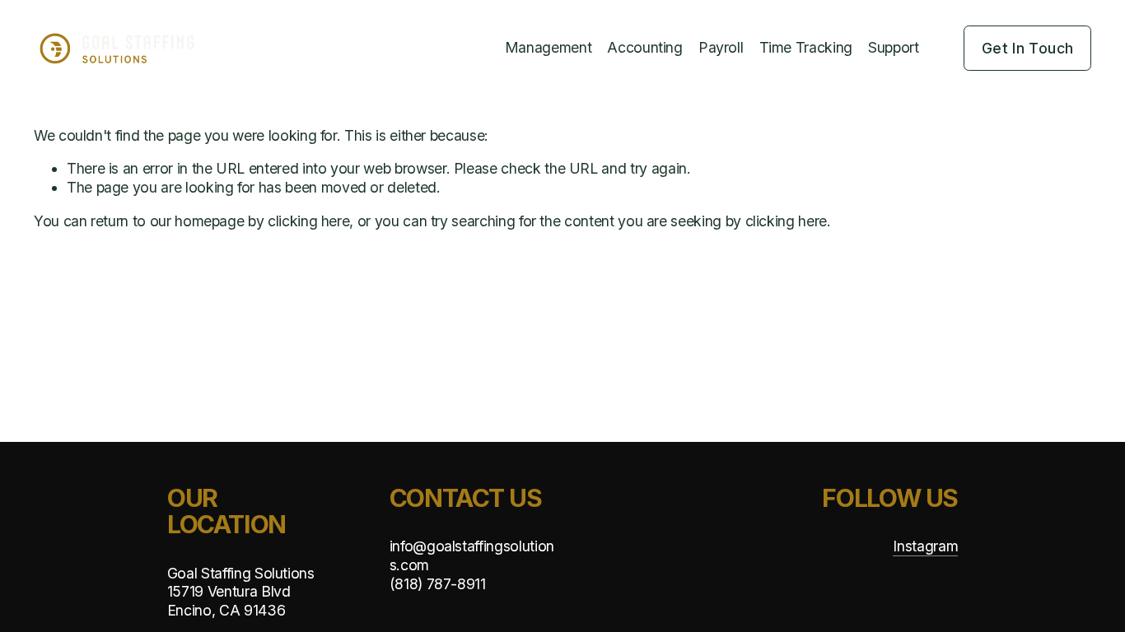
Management (548, 47)
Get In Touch (1027, 48)
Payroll (721, 47)
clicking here (308, 221)
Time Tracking (805, 47)
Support (893, 47)
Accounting (644, 47)
